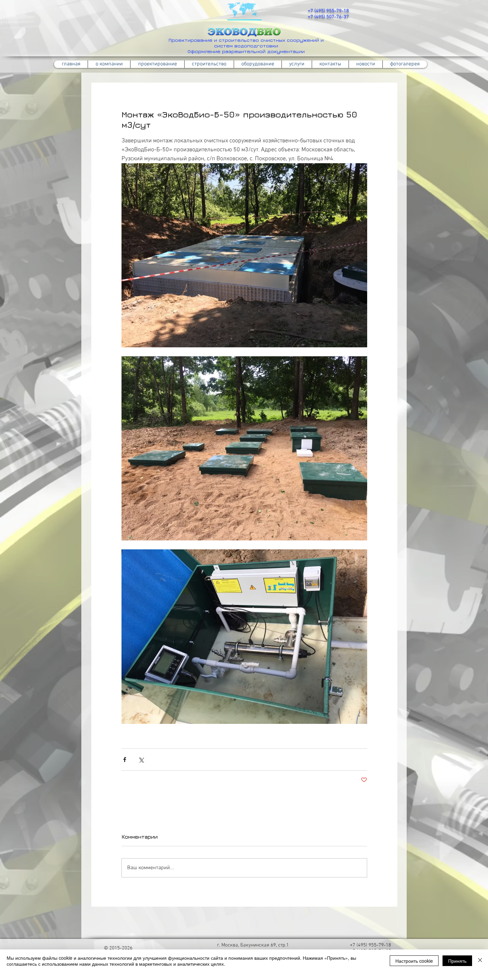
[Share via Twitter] (141, 759)
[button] (209, 64)
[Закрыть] (480, 961)
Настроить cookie (414, 960)
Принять (457, 960)
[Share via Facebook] (125, 759)
